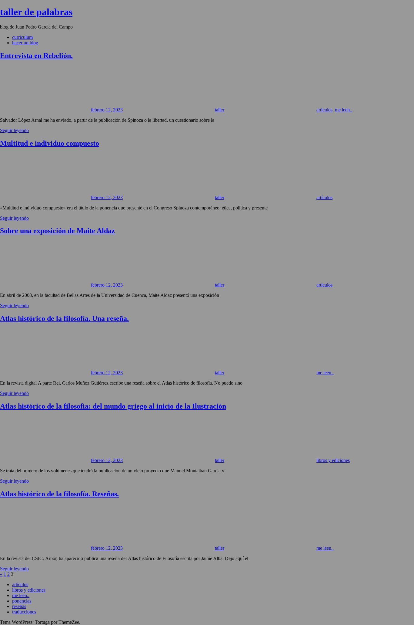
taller (219, 109)
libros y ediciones (333, 460)
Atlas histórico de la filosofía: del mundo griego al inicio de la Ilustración (113, 406)
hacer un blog (25, 42)
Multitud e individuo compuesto (49, 143)
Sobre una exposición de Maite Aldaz (57, 231)
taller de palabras (36, 11)
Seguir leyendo (14, 130)
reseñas (19, 606)
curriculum (22, 37)
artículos (324, 109)
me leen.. (343, 109)
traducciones (24, 611)
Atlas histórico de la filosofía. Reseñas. (59, 494)
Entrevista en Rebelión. (36, 55)
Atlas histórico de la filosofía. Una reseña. (64, 318)
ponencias (21, 600)
